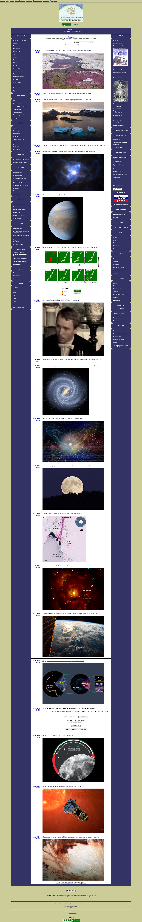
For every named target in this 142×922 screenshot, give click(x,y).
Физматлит (116, 118)
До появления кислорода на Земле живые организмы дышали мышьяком (67, 50)
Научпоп (115, 217)
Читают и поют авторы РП (120, 227)
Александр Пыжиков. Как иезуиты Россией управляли (61, 300)
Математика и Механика (120, 174)
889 (80, 883)
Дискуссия (53, 1)
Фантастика (16, 275)
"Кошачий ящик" (17, 112)
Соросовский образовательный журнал (120, 165)
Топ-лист (46, 1)
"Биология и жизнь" (118, 147)
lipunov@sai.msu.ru (90, 896)
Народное (116, 245)
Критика (15, 74)
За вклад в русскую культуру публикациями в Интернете (20, 254)
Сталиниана (16, 194)
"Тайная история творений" (20, 106)
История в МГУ (17, 175)
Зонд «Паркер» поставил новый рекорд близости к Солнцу (62, 786)
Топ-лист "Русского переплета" (118, 314)
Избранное (116, 297)
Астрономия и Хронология (20, 185)
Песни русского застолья (120, 243)
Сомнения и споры (18, 76)
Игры (114, 240)
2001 (14, 295)
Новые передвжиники (19, 131)
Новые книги (16, 79)
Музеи (115, 237)
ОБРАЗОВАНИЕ (121, 152)
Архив (71, 903)
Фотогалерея (16, 133)
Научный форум (17, 207)
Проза (15, 62)
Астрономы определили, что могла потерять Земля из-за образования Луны (67, 466)
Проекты (115, 286)
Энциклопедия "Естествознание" (118, 111)
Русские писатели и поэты (120, 294)
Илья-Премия (17, 264)
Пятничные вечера (18, 228)
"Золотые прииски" (18, 115)
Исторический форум (19, 215)
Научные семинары (118, 125)
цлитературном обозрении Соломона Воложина (64, 711)
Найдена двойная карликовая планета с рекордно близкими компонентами (67, 93)
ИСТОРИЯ (21, 167)
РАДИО (121, 222)
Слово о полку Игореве (19, 178)
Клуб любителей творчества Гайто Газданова (21, 236)
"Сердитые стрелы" (18, 118)
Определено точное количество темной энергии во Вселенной (63, 661)
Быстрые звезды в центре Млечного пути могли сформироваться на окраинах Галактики (72, 366)
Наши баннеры (117, 321)
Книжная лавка (17, 88)
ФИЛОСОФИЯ (21, 154)
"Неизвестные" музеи (19, 139)
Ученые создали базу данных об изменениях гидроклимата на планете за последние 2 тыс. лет (74, 145)
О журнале (116, 264)
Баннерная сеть (117, 318)
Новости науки (117, 336)
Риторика (15, 142)
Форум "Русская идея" (19, 209)
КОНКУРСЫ (21, 250)
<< (57, 883)
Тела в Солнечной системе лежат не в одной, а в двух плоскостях (64, 418)
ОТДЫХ (121, 232)
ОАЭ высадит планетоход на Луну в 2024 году (58, 735)
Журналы (115, 291)
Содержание (10, 1)
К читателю (16, 46)
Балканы (15, 60)
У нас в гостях (17, 82)
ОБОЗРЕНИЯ (21, 96)
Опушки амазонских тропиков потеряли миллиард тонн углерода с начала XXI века (70, 247)
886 (72, 883)
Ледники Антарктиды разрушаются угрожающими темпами (62, 513)
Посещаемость (117, 288)
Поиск (115, 283)
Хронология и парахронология (17, 181)
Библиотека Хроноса (119, 214)
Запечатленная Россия (19, 191)
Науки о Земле (117, 171)
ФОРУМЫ (21, 199)
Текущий (15, 287)
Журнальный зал (17, 91)
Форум (15, 278)
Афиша (15, 43)
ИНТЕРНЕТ (121, 308)
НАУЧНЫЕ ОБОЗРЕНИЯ (121, 130)
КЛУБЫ (21, 223)
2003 (14, 290)
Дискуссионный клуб (19, 204)
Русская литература (118, 185)
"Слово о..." (16, 103)
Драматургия (16, 68)
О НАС (121, 253)
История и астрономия (119, 72)
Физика (115, 180)
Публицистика (17, 51)
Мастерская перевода (19, 244)
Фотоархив (16, 304)
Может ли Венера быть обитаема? (54, 195)
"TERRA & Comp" (118, 140)
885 (70, 883)
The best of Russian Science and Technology (120, 345)
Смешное (115, 248)
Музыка (15, 136)
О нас (17, 1)
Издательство (17, 85)
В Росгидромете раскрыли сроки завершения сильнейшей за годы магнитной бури (70, 613)
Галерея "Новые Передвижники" (71, 906)
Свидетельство (69, 38)
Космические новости (119, 103)
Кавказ (15, 57)
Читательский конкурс (19, 261)
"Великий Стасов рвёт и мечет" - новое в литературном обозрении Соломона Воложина (72, 359)
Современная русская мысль (21, 159)
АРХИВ (21, 283)
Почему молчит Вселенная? (120, 46)
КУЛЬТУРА (21, 123)
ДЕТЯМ (21, 269)
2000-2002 (121, 80)
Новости (29, 1)
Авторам (115, 261)
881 (59, 883)
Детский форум (17, 218)
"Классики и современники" (20, 101)
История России (17, 172)
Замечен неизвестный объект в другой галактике (59, 566)
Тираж (115, 273)
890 (83, 883)
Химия (115, 182)
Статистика (80, 903)
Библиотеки (116, 300)
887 (75, 883)
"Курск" (15, 54)
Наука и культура (118, 77)
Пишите (22, 1)
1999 (14, 301)
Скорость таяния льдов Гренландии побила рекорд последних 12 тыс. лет (67, 99)
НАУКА (121, 35)
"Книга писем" (17, 109)
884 (67, 883)
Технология (116, 177)
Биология (115, 168)
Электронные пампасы (19, 273)
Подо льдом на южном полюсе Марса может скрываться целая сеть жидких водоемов (71, 837)
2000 (14, 298)
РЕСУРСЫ (121, 278)
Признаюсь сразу (102, 711)
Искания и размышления (20, 71)
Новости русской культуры (20, 40)
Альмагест (16, 188)
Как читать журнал (118, 267)
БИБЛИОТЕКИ (121, 209)
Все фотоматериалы (18, 307)
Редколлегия (116, 259)
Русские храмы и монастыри (18, 145)
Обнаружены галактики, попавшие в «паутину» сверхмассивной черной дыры (69, 151)
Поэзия (15, 65)
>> (85, 883)
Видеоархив (16, 149)
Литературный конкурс (20, 258)
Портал (2, 1)
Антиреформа (117, 161)
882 (62, 883)
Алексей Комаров (73, 913)
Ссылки (75, 903)
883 (64, 883)
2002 (14, 293)
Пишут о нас (116, 270)
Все (114, 331)
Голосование (37, 1)
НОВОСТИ (121, 326)
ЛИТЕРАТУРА (21, 35)
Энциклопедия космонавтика (117, 107)
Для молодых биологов (121, 204)
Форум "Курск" (17, 212)
